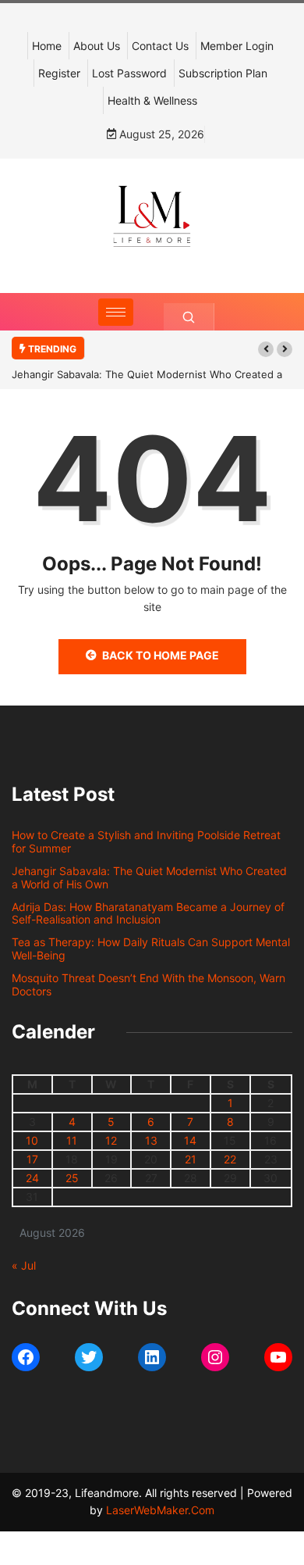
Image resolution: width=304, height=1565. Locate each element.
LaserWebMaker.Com (160, 1510)
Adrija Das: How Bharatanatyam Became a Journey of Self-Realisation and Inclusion (148, 913)
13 (151, 1140)
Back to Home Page (160, 655)
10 (32, 1140)
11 (71, 1140)
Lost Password (129, 73)
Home (47, 45)
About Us (96, 45)
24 (32, 1177)
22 (230, 1159)
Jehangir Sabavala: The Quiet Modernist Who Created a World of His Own (149, 877)
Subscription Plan (223, 73)
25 (72, 1177)
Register (59, 73)
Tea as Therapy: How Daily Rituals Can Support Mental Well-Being (151, 948)
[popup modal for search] (189, 317)
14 (190, 1140)
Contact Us (160, 45)
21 (190, 1159)
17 (32, 1159)
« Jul (24, 1265)
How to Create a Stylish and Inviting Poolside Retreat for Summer (146, 841)
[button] (266, 349)
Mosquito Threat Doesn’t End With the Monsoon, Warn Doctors (148, 984)
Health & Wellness (152, 100)
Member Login (237, 45)
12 (111, 1140)
